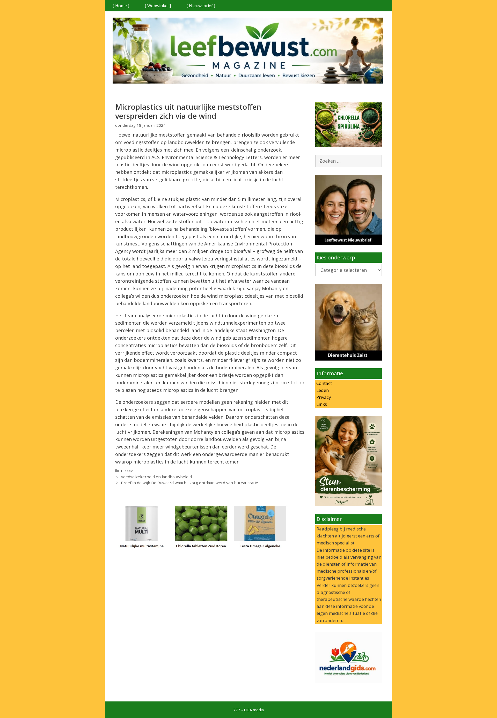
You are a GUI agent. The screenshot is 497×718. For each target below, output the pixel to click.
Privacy (323, 397)
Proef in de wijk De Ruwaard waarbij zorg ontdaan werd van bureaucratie (189, 482)
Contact (323, 383)
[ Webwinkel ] (158, 6)
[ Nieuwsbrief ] (200, 6)
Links (321, 404)
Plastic (127, 470)
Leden (322, 390)
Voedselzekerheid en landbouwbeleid (156, 476)
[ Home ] (121, 6)
